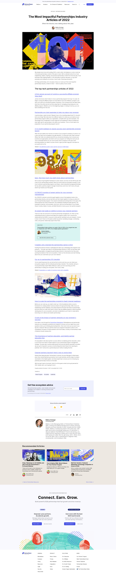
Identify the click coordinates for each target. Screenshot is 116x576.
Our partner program (82, 556)
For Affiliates (65, 559)
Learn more (80, 523)
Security (39, 569)
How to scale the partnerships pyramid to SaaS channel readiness (58, 301)
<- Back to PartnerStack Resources (30, 482)
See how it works (48, 523)
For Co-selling (65, 566)
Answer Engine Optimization (68, 569)
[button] (38, 4)
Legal (39, 566)
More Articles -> (90, 482)
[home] (27, 4)
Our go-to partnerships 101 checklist (47, 259)
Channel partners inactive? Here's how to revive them (53, 353)
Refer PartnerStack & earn (83, 559)
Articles (53, 11)
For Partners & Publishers (56, 4)
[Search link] (79, 4)
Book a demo (53, 556)
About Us (74, 4)
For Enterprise (65, 556)
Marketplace (40, 556)
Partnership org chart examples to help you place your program (57, 112)
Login (84, 4)
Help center (40, 571)
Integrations (52, 564)
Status (51, 569)
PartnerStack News (60, 11)
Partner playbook (81, 561)
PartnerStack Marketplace (56, 322)
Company (40, 559)
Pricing (51, 559)
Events (78, 566)
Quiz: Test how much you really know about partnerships (54, 178)
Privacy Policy (48, 393)
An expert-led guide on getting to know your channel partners (56, 211)
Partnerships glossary (82, 564)
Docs (51, 566)
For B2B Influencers (67, 561)
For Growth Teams (66, 564)
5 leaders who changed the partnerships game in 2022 (54, 245)
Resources (40, 564)
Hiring (39, 561)
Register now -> (71, 1)
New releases (53, 561)
